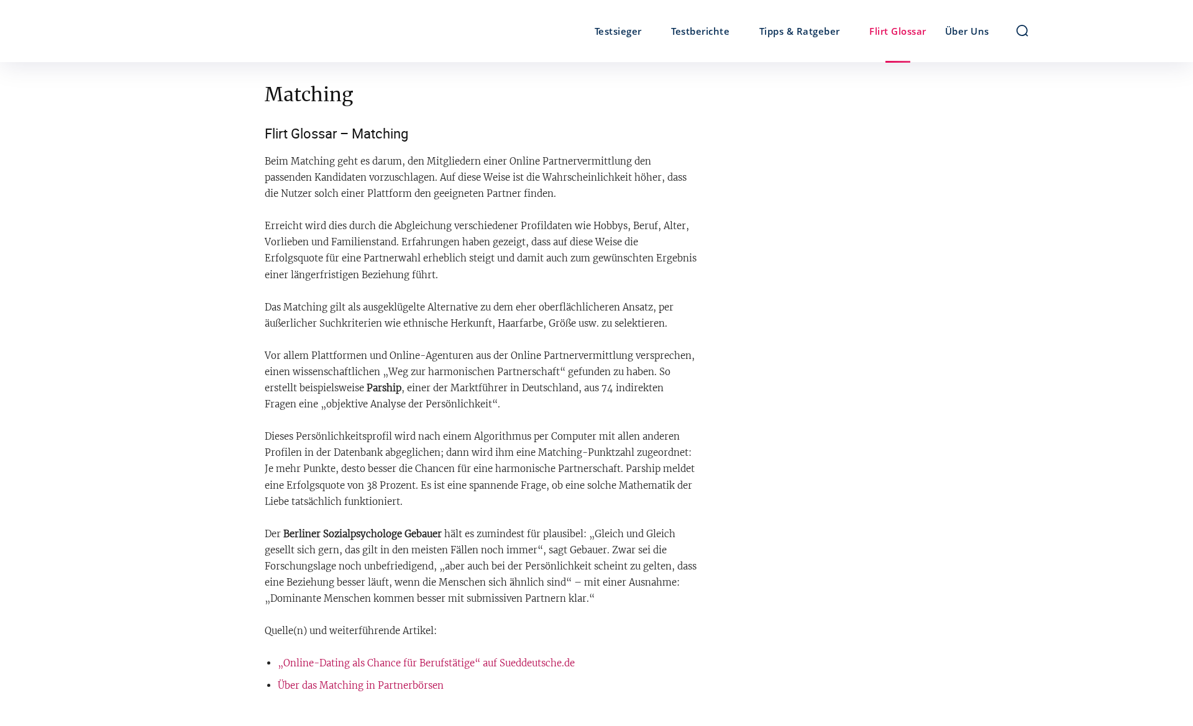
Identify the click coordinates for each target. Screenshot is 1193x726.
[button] (1022, 30)
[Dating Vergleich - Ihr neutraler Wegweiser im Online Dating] (272, 31)
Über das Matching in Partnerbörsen (361, 685)
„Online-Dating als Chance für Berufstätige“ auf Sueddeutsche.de (426, 663)
